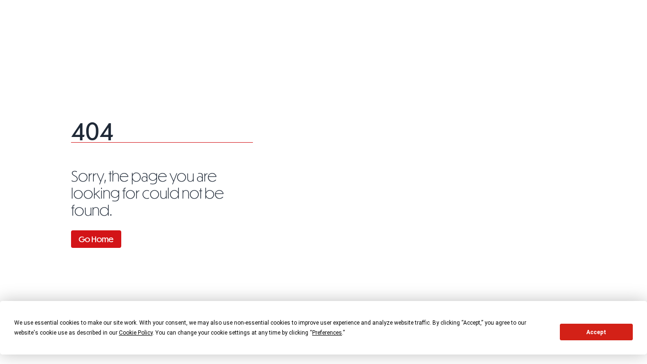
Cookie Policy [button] (136, 332)
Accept (596, 332)
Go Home (96, 239)
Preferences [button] (327, 332)
